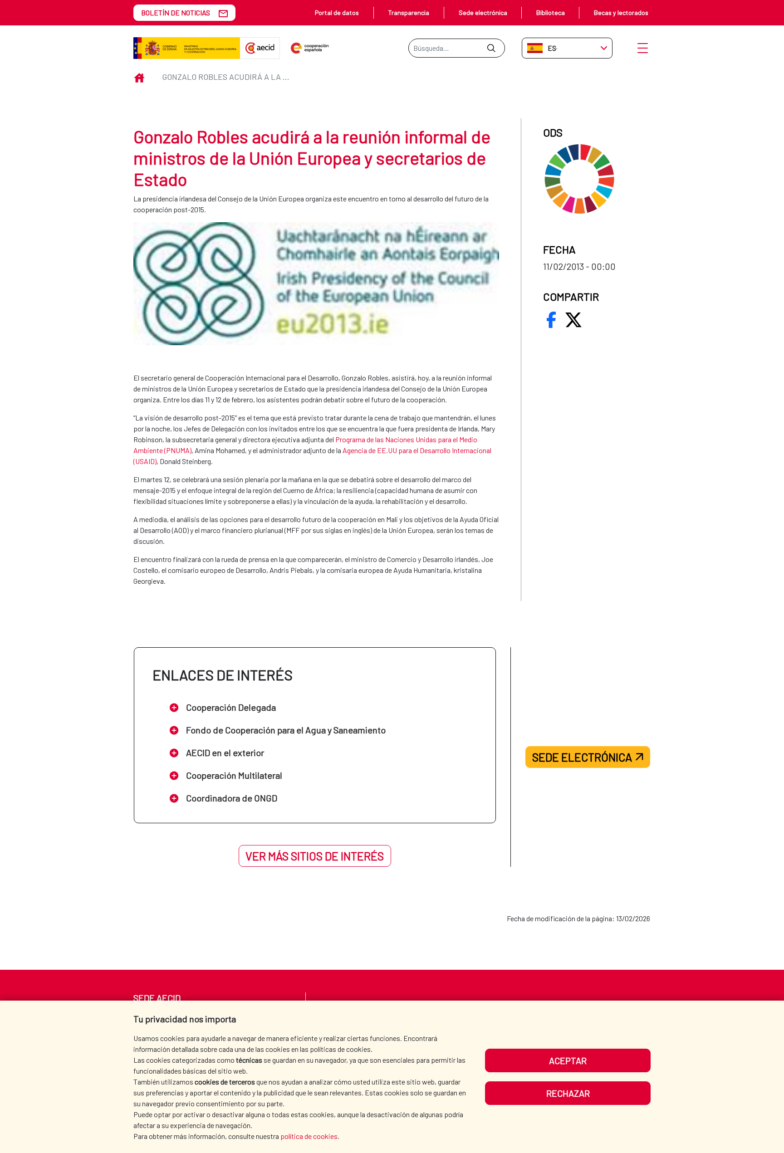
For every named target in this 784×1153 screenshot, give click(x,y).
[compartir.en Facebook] (551, 320)
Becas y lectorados (621, 12)
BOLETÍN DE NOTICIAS (175, 12)
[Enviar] (491, 48)
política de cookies (309, 1136)
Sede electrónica (483, 12)
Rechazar (568, 1093)
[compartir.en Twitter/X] (573, 320)
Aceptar (568, 1060)
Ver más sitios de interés (314, 856)
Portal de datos (337, 12)
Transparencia (408, 12)
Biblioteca (550, 12)
